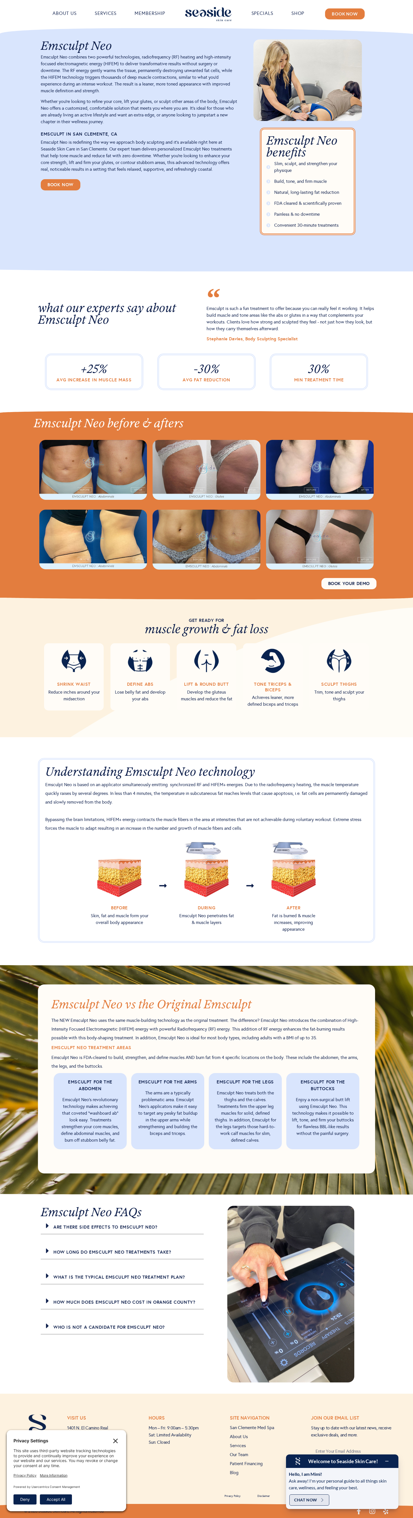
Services (106, 13)
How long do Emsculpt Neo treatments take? (112, 1252)
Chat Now (305, 1499)
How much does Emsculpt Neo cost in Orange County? (124, 1302)
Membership (150, 13)
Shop (298, 13)
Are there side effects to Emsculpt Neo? (105, 1227)
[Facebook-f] (358, 1511)
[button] (122, 1226)
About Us (65, 13)
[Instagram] (372, 1511)
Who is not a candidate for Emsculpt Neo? (109, 1327)
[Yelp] (385, 1511)
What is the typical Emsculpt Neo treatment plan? (119, 1277)
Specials (262, 13)
